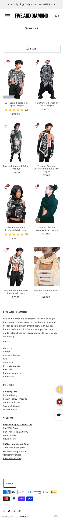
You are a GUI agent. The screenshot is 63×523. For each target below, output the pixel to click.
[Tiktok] (19, 511)
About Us (7, 348)
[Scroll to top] (55, 516)
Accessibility (10, 409)
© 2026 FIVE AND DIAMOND (15, 517)
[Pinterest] (8, 511)
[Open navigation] (8, 15)
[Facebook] (3, 511)
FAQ (5, 358)
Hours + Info (9, 438)
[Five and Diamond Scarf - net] (47, 266)
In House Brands (11, 366)
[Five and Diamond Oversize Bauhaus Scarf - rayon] (47, 142)
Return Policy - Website (15, 398)
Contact (7, 351)
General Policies (11, 402)
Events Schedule (12, 355)
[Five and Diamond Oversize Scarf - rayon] (16, 203)
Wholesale (8, 376)
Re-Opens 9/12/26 (12, 458)
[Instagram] (13, 511)
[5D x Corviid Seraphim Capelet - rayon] (16, 79)
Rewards (7, 369)
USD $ (9, 483)
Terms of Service (11, 406)
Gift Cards (8, 362)
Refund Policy (10, 395)
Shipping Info (10, 391)
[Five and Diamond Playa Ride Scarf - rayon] (16, 266)
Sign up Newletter (12, 373)
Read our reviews (26, 333)
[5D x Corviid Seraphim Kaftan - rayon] (47, 79)
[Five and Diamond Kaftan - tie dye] (16, 142)
